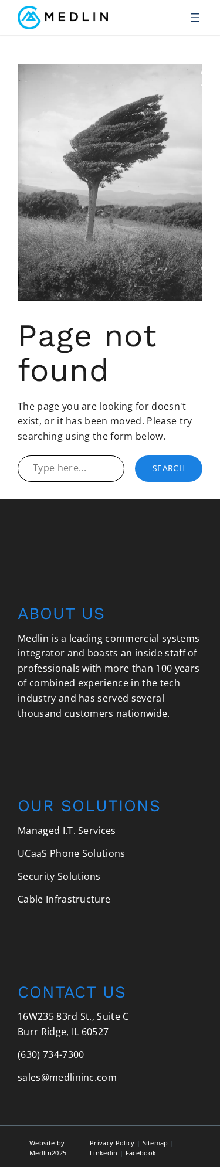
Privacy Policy (112, 1142)
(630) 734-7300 (51, 1054)
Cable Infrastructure (64, 899)
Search (169, 468)
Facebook (141, 1152)
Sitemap (155, 1142)
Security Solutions (59, 876)
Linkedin (104, 1152)
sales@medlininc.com (67, 1077)
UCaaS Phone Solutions (72, 853)
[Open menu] (195, 18)
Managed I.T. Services (67, 830)
